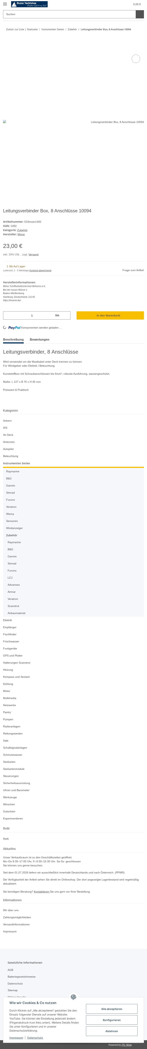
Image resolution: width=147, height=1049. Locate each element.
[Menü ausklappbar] (5, 2)
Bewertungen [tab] (42, 339)
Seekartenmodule (14, 768)
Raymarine (13, 471)
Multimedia (10, 697)
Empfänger (10, 626)
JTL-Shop (127, 1044)
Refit (6, 838)
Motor (7, 690)
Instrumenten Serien (16, 462)
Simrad (10, 492)
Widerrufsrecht (17, 996)
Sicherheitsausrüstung (17, 782)
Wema (10, 513)
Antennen (9, 441)
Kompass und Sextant (17, 676)
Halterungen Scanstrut (17, 662)
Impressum (16, 1037)
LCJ (9, 577)
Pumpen (8, 718)
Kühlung (8, 683)
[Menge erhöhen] (66, 315)
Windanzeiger (15, 527)
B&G (9, 478)
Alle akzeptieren (111, 1009)
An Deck (8, 434)
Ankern (7, 420)
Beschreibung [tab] (14, 339)
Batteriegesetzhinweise (23, 976)
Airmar (12, 591)
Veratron (11, 506)
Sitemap (13, 989)
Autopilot (9, 448)
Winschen (9, 803)
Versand (34, 254)
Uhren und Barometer (17, 789)
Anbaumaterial (17, 612)
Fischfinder (10, 633)
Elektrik (7, 619)
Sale (5, 740)
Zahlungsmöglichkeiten (18, 916)
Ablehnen (111, 1031)
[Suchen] (139, 14)
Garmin (11, 485)
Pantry (7, 711)
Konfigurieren (112, 1020)
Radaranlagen (12, 726)
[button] (109, 4)
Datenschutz (35, 1037)
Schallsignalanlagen (16, 747)
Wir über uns (11, 909)
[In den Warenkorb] (6, 49)
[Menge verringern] (7, 315)
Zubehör (22, 230)
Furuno (10, 499)
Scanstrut (14, 605)
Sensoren (12, 520)
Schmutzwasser (13, 754)
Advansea (14, 584)
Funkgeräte (10, 648)
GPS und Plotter (13, 655)
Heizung (8, 669)
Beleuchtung (11, 455)
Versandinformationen (17, 924)
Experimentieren (13, 818)
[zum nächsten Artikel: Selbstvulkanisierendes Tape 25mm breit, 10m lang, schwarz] (140, 37)
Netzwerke (10, 704)
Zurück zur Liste (15, 29)
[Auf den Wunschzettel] (136, 59)
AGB (10, 969)
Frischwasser (11, 641)
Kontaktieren (43, 891)
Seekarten (9, 761)
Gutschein (9, 811)
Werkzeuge (10, 796)
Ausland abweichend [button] (41, 270)
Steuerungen (11, 775)
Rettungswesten (13, 733)
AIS (5, 427)
